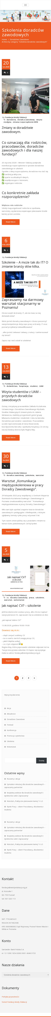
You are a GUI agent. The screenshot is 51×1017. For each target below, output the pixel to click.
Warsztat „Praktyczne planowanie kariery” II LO (25, 801)
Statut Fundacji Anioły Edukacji (14, 1002)
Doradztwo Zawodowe (19, 39)
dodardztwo (12, 386)
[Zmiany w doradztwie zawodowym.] (25, 96)
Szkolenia (10, 741)
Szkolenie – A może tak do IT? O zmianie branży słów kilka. (25, 264)
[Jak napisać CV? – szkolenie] (25, 579)
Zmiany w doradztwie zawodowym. (17, 129)
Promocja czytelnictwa (15, 736)
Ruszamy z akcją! (13, 779)
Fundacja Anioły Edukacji (16, 117)
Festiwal (10, 725)
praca (31, 597)
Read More (10, 222)
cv (8, 597)
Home (4, 39)
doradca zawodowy (26, 119)
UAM (41, 386)
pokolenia (30, 475)
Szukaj (41, 761)
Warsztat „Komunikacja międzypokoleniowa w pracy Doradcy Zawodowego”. (22, 485)
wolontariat (19, 600)
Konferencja (11, 730)
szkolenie (40, 597)
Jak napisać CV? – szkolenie (21, 605)
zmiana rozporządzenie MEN (25, 122)
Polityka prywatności (10, 996)
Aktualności (11, 714)
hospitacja (23, 386)
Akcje (9, 708)
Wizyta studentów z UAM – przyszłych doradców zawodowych (21, 396)
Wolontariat (11, 747)
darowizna (11, 119)
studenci (34, 386)
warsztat (40, 475)
